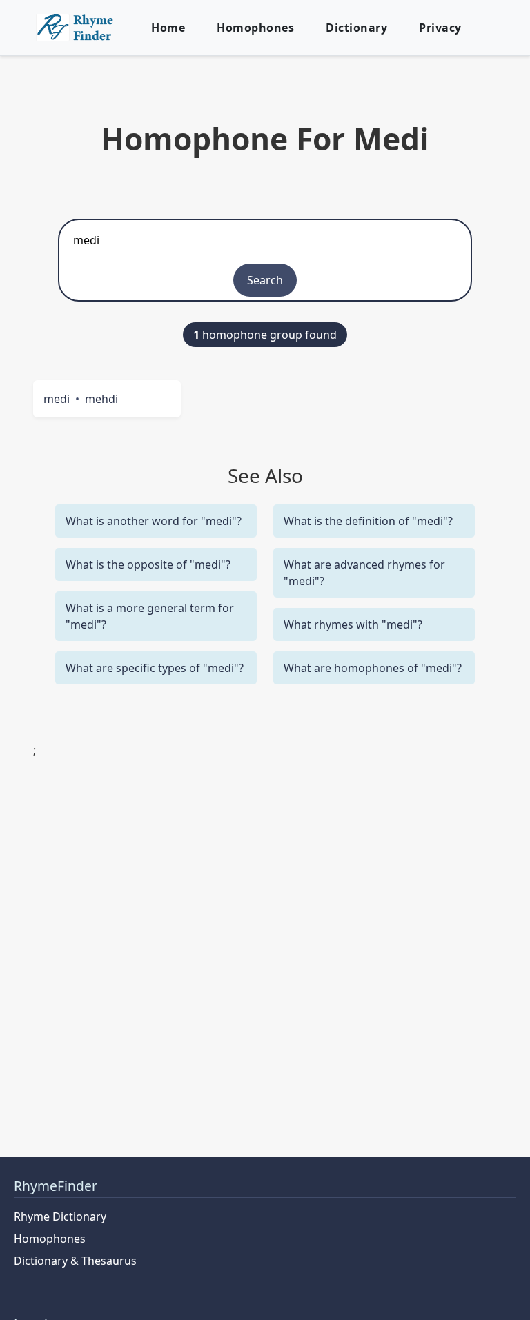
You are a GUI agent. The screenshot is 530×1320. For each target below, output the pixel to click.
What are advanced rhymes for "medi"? (364, 573)
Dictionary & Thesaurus (75, 1260)
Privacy (440, 27)
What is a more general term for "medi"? (150, 616)
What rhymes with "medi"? (353, 624)
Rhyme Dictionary (60, 1216)
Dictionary (356, 27)
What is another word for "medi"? (154, 521)
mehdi (101, 398)
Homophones (255, 27)
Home (168, 27)
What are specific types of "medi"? (155, 668)
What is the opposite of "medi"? (148, 564)
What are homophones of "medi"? (373, 668)
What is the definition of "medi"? (368, 521)
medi (56, 398)
